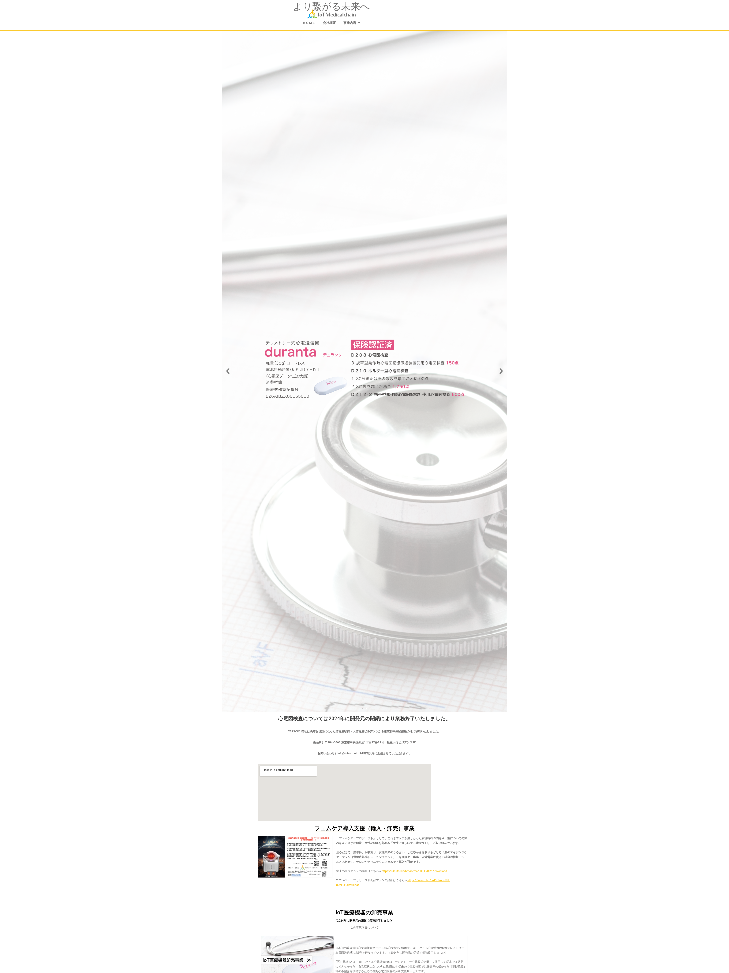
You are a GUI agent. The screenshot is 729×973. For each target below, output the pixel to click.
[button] (228, 371)
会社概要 (329, 23)
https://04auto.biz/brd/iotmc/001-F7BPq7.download (414, 871)
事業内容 (349, 23)
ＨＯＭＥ (308, 23)
